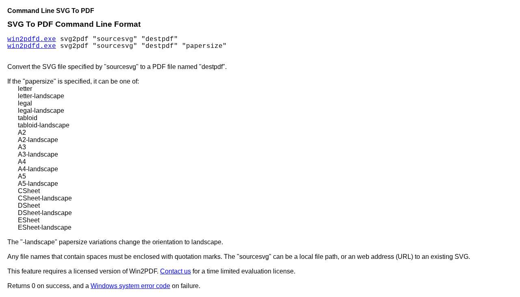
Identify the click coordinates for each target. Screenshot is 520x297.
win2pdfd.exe (31, 39)
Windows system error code (130, 285)
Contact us (175, 271)
